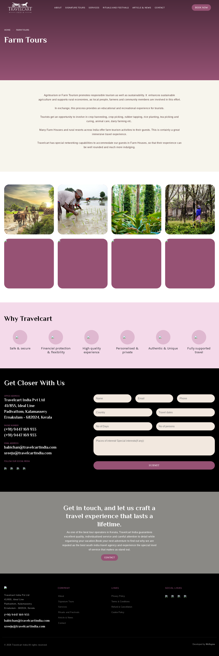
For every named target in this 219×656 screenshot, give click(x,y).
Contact (160, 7)
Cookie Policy (117, 612)
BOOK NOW (201, 7)
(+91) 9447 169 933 (20, 430)
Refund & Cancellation (121, 607)
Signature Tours (75, 7)
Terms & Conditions (120, 601)
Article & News (141, 7)
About (58, 7)
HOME (7, 30)
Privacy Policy (118, 596)
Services (94, 7)
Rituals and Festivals (116, 7)
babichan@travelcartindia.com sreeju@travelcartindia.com (30, 450)
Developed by (204, 644)
